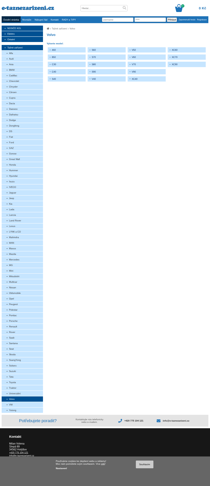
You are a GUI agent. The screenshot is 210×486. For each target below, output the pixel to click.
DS (10, 131)
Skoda (12, 354)
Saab (11, 337)
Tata (11, 376)
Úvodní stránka (11, 19)
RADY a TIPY (69, 19)
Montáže (26, 19)
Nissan (12, 287)
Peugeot (13, 304)
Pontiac (13, 315)
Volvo (12, 399)
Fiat (11, 137)
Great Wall (14, 159)
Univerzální (15, 393)
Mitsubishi (14, 276)
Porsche (13, 321)
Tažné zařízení (15, 47)
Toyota (12, 382)
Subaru (13, 365)
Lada (11, 209)
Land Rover (15, 220)
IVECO (12, 187)
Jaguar (12, 192)
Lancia (12, 215)
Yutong (12, 410)
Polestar (13, 309)
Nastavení (61, 468)
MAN (11, 243)
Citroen (13, 92)
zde (103, 464)
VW (11, 404)
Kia (10, 203)
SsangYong (15, 360)
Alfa (11, 53)
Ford (11, 142)
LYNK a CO (15, 231)
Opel (11, 298)
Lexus (12, 226)
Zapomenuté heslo (187, 20)
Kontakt (55, 19)
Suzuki (12, 371)
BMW (12, 70)
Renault (13, 326)
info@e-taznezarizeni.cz (176, 420)
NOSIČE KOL (14, 28)
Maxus (12, 248)
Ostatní (11, 39)
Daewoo (13, 109)
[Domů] (48, 28)
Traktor (12, 388)
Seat (11, 349)
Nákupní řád (41, 19)
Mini (11, 270)
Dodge (12, 120)
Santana (13, 343)
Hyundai (13, 176)
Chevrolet (14, 81)
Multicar (13, 282)
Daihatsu (13, 114)
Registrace (202, 20)
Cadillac (13, 75)
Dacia (12, 103)
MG (11, 265)
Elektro (11, 33)
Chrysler (13, 86)
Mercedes (14, 259)
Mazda (12, 254)
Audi (11, 58)
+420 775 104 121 (133, 420)
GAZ (11, 148)
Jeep (11, 198)
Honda (12, 164)
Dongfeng (14, 125)
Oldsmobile (15, 293)
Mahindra (14, 237)
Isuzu (12, 181)
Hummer (13, 170)
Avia (11, 64)
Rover (12, 332)
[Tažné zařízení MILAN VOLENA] (28, 9)
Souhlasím (144, 464)
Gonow (12, 153)
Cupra (12, 97)
